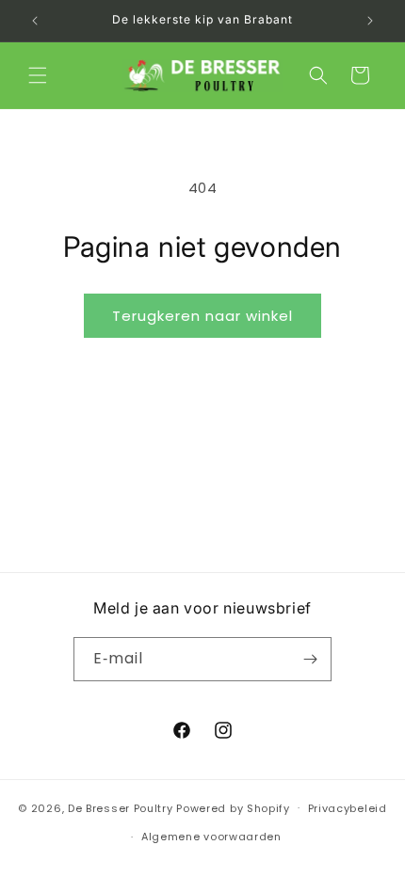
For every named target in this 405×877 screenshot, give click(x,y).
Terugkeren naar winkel (202, 316)
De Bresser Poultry (120, 807)
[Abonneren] (310, 659)
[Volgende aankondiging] (370, 20)
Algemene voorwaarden (211, 836)
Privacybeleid (347, 808)
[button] (37, 75)
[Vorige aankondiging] (35, 20)
